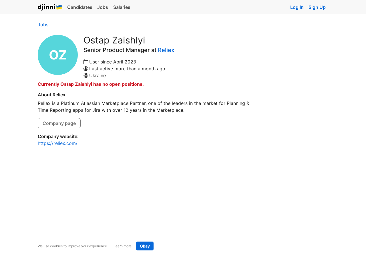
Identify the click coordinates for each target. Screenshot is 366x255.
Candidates (79, 7)
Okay (145, 246)
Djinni (50, 7)
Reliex (166, 50)
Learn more (123, 246)
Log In (297, 7)
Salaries (121, 7)
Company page (59, 123)
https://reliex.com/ (57, 143)
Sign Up (317, 7)
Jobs (102, 7)
